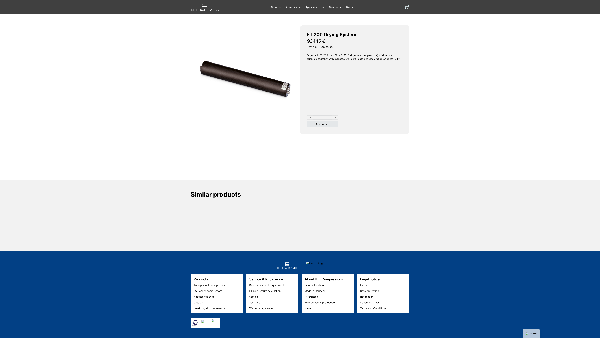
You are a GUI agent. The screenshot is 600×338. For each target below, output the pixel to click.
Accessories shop (204, 296)
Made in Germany (315, 290)
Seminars (254, 302)
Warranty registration (261, 308)
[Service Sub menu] (340, 7)
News (349, 7)
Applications (313, 7)
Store (274, 7)
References (311, 296)
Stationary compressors (208, 290)
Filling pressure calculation (265, 290)
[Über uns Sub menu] (299, 7)
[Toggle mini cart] (407, 7)
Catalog (198, 302)
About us (291, 7)
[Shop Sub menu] (280, 7)
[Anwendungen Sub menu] (323, 7)
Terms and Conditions (373, 308)
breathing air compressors (209, 308)
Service (333, 7)
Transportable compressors (210, 285)
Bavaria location (314, 285)
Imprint (364, 285)
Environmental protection (320, 302)
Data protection (369, 290)
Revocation (366, 296)
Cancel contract (369, 302)
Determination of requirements (267, 285)
